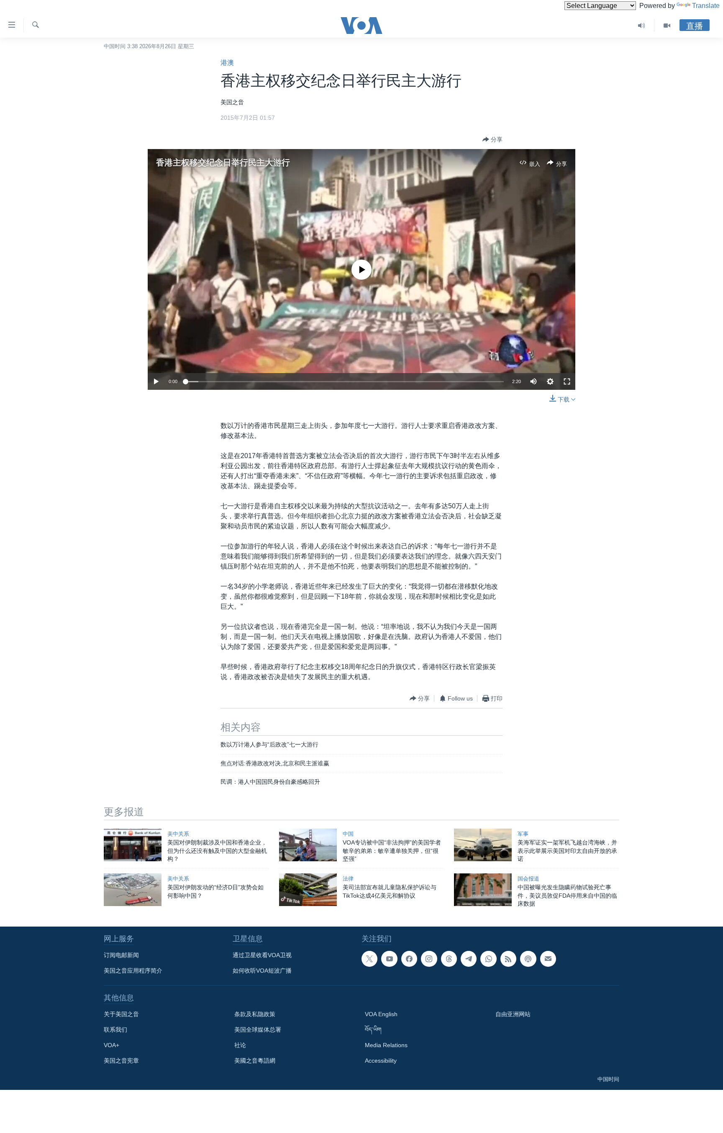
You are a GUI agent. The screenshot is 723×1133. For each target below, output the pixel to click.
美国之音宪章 (121, 1060)
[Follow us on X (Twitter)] (369, 959)
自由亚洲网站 (513, 1014)
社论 (240, 1045)
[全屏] (567, 381)
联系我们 (115, 1029)
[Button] (492, 139)
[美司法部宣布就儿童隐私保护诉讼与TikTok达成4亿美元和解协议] (308, 889)
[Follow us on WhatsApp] (488, 959)
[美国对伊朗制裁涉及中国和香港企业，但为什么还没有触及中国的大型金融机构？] (133, 845)
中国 (348, 834)
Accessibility (381, 1060)
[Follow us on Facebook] (409, 959)
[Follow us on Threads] (449, 959)
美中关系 (178, 834)
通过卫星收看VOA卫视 (262, 955)
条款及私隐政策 (254, 1014)
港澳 (227, 62)
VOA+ (111, 1045)
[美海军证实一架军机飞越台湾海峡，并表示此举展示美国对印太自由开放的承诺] (483, 845)
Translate (706, 5)
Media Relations (386, 1045)
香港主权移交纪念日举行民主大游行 (223, 162)
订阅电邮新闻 (121, 955)
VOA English (381, 1014)
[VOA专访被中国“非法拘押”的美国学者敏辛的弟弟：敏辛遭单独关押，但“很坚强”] (308, 845)
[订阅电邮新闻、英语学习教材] (548, 959)
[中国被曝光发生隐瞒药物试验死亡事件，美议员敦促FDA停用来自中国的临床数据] (483, 889)
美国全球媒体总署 (257, 1029)
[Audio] (641, 25)
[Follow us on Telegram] (469, 959)
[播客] (528, 959)
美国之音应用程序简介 (133, 970)
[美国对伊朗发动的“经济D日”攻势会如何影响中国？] (133, 889)
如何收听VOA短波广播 (262, 970)
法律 (348, 879)
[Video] (666, 25)
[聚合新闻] (508, 959)
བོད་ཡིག (373, 1029)
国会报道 (528, 879)
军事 (523, 834)
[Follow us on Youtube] (389, 959)
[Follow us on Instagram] (429, 959)
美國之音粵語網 (254, 1060)
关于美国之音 (121, 1014)
